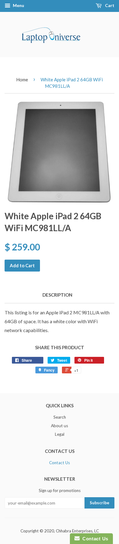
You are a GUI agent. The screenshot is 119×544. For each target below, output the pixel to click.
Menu (18, 5)
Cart (109, 5)
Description (57, 295)
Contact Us (59, 462)
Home (22, 79)
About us (59, 425)
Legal (59, 434)
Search (59, 417)
